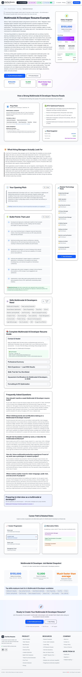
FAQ (44, 657)
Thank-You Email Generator (29, 657)
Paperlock (66, 657)
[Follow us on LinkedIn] (3, 649)
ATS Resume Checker (48, 647)
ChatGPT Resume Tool (48, 655)
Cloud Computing (22, 315)
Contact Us (66, 642)
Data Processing (26, 312)
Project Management (44, 315)
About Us (66, 639)
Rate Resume (26, 644)
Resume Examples (11, 8)
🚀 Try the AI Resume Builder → (14, 75)
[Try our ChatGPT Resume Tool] (6, 649)
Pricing (63, 2)
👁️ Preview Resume (33, 75)
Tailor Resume (26, 642)
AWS (31, 322)
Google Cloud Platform (40, 322)
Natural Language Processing (39, 312)
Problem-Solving (21, 319)
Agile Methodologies (12, 322)
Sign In (69, 2)
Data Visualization (23, 322)
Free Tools (25, 660)
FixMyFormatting (68, 659)
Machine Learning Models (13, 312)
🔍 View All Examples (66, 256)
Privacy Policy (67, 644)
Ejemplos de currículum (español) (51, 660)
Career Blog (46, 644)
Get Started (76, 2)
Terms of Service (68, 647)
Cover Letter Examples (48, 642)
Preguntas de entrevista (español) (51, 662)
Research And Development (34, 319)
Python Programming (28, 309)
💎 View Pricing (51, 621)
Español (59, 2)
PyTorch (46, 309)
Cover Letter (26, 647)
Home (5, 8)
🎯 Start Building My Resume (34, 621)
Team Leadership (33, 315)
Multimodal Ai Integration (13, 306)
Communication (11, 319)
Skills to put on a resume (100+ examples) (23, 123)
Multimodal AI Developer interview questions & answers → (20, 504)
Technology (19, 8)
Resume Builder (26, 639)
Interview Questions (48, 649)
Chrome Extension (27, 662)
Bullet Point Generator (28, 655)
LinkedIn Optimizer (27, 652)
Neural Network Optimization (14, 309)
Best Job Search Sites (48, 652)
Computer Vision (11, 315)
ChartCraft (66, 654)
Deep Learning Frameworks (28, 306)
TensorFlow (39, 309)
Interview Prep (26, 649)
